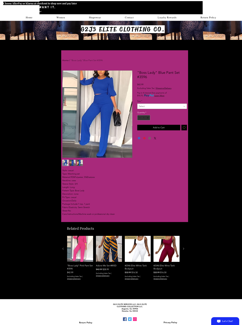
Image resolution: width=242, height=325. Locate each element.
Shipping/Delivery (163, 88)
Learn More (159, 95)
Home (65, 60)
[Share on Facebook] (139, 138)
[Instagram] (135, 319)
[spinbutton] (143, 117)
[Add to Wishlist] (184, 127)
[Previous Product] (63, 248)
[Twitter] (130, 319)
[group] (123, 261)
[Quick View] (80, 249)
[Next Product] (183, 248)
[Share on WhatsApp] (149, 138)
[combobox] (162, 106)
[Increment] (148, 117)
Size (139, 101)
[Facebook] (125, 319)
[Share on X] (155, 138)
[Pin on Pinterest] (144, 138)
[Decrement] (139, 117)
